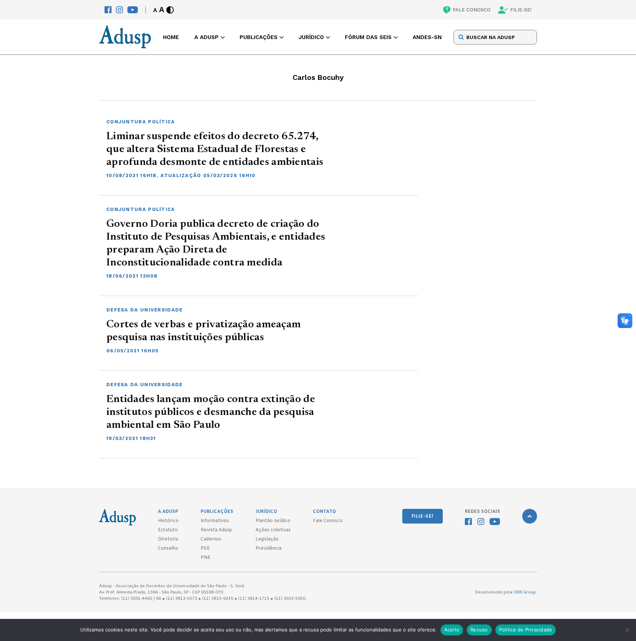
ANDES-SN (427, 37)
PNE (206, 558)
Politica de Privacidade (525, 630)
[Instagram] (119, 9)
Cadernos (211, 539)
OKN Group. (525, 592)
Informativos (215, 521)
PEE (205, 549)
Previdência (268, 549)
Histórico (168, 521)
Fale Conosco (328, 521)
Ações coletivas (273, 530)
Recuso (479, 630)
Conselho (168, 549)
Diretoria (168, 539)
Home (171, 37)
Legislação (267, 539)
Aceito (452, 630)
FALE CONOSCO (472, 10)
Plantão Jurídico (272, 521)
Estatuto (168, 530)
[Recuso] (626, 630)
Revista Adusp (216, 530)
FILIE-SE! (520, 10)
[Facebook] (108, 9)
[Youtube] (132, 9)
